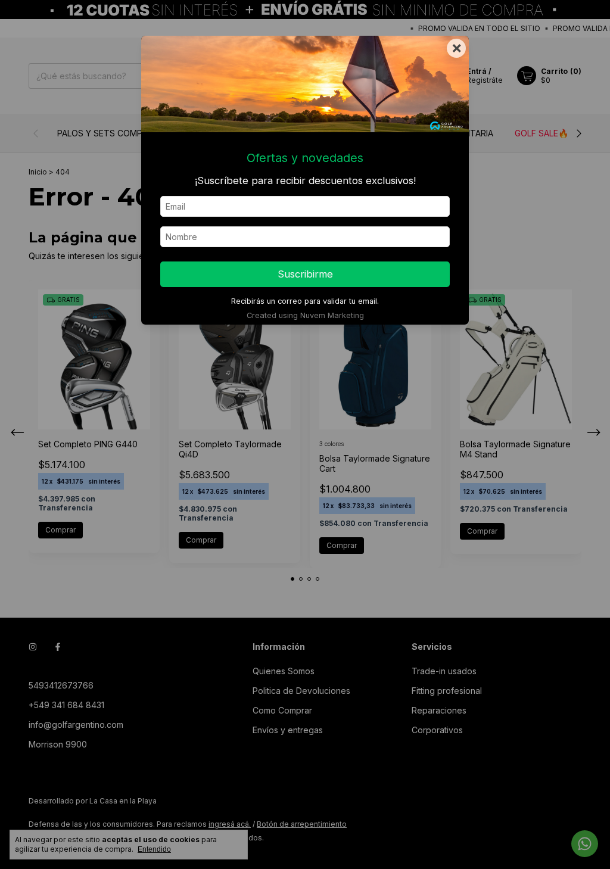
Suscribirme (305, 274)
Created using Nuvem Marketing (305, 315)
